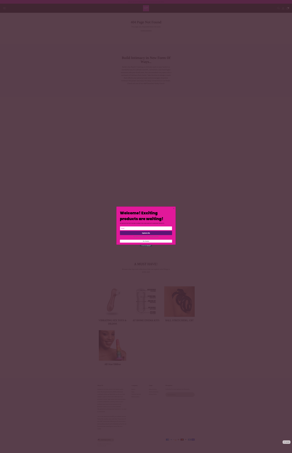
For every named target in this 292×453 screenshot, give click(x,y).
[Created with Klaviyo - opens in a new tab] (146, 246)
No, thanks (146, 241)
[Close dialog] (173, 208)
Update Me (146, 233)
